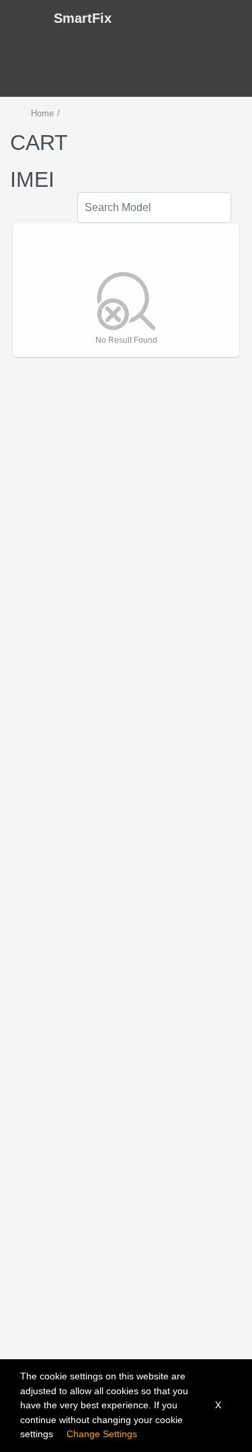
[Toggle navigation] (23, 18)
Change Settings (102, 1433)
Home (42, 113)
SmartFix (83, 18)
